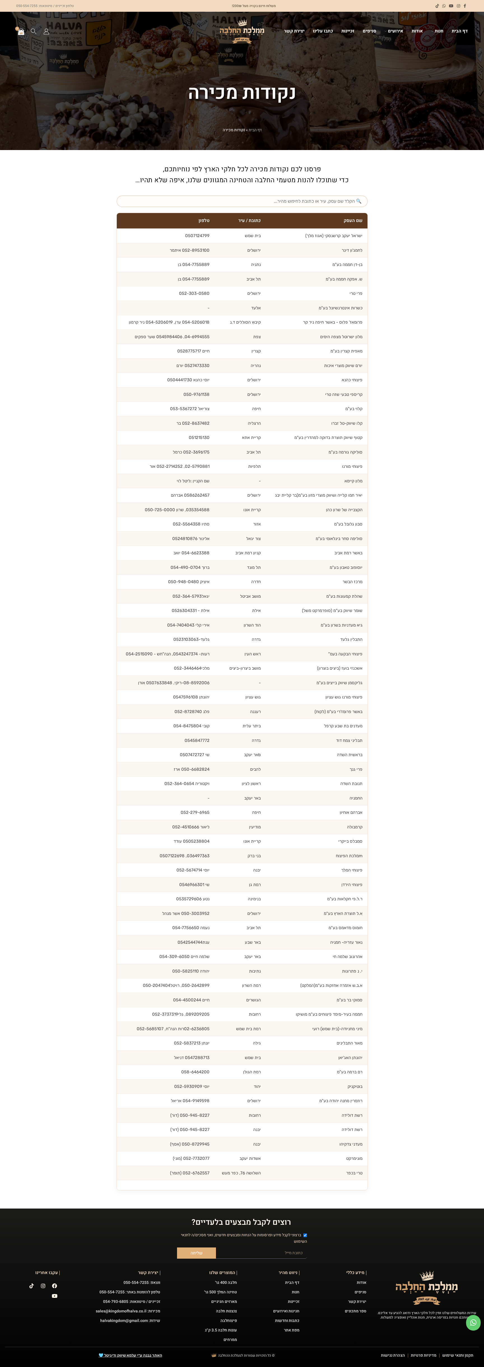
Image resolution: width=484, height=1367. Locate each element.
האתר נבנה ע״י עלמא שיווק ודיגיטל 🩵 (130, 1355)
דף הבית (255, 130)
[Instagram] (43, 1286)
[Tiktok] (32, 1286)
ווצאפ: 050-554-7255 (142, 1283)
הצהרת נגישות (393, 1355)
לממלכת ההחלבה (230, 1355)
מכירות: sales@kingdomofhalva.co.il (128, 1311)
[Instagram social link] (458, 6)
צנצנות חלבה (226, 1311)
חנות (295, 1292)
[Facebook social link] (465, 6)
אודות (361, 1283)
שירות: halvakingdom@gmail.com (130, 1321)
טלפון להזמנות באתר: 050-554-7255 (129, 1292)
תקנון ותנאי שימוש (457, 1355)
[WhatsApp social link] (444, 6)
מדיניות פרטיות (423, 1355)
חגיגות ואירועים (286, 1311)
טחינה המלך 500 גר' (220, 1292)
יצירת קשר (357, 1302)
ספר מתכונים (355, 1311)
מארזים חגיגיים (224, 1302)
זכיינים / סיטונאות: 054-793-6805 (131, 1302)
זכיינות (293, 1302)
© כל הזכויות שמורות (259, 1355)
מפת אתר (291, 1330)
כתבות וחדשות (287, 1321)
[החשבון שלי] (46, 31)
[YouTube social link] (451, 6)
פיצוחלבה (228, 1321)
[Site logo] (242, 31)
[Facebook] (55, 1286)
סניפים (360, 1292)
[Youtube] (55, 1296)
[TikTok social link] (437, 6)
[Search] (33, 31)
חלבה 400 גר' (226, 1283)
